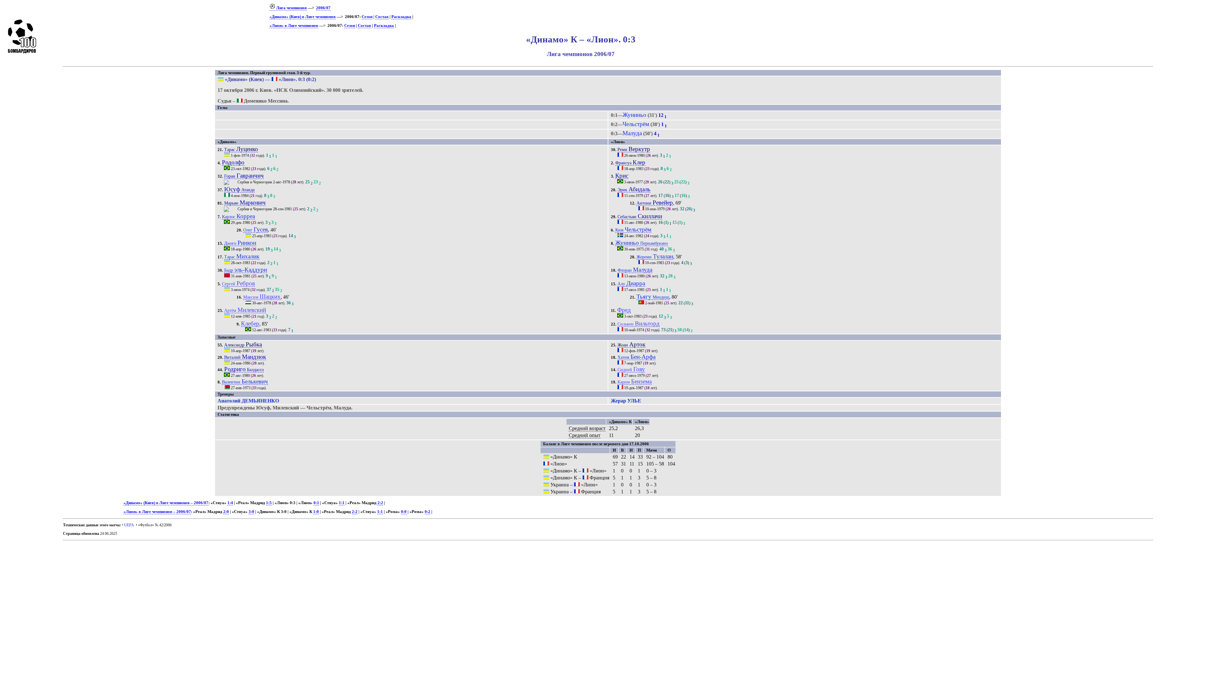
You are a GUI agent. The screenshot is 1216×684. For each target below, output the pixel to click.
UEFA (129, 525)
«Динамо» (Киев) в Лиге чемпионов (302, 17)
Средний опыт (584, 435)
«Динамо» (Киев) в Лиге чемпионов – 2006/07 (166, 503)
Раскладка (401, 17)
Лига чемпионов (291, 8)
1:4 (230, 503)
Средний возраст (587, 428)
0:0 (404, 512)
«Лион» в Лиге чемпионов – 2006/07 (157, 512)
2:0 (226, 512)
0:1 (316, 503)
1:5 (269, 503)
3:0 (251, 512)
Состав (382, 17)
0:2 (427, 512)
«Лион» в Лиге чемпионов (293, 25)
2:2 (380, 503)
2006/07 (323, 8)
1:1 (342, 503)
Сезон (367, 17)
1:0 (316, 512)
